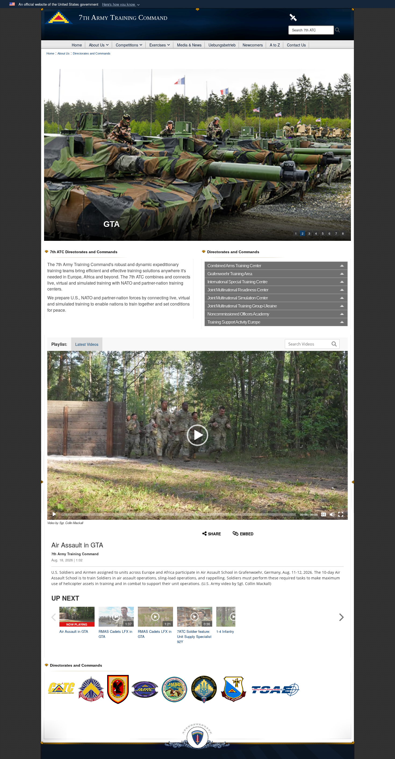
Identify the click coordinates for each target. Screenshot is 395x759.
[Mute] (332, 514)
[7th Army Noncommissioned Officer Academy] (260, 689)
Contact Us (296, 45)
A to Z (275, 45)
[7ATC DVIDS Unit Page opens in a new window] (293, 17)
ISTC (112, 224)
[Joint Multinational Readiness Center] (145, 689)
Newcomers (253, 45)
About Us (97, 45)
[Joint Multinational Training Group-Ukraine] (204, 689)
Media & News (189, 45)
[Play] (54, 514)
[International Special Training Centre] (118, 689)
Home (77, 45)
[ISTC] (197, 155)
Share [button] (214, 533)
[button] (121, 4)
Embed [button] (246, 533)
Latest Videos (86, 344)
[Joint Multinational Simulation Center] (174, 689)
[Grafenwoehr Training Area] (91, 689)
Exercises (157, 45)
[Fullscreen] (340, 514)
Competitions (127, 45)
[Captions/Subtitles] (323, 514)
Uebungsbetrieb (222, 45)
